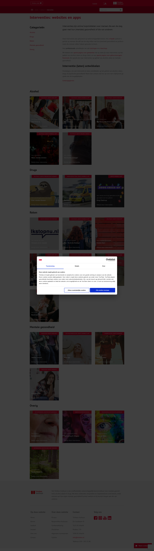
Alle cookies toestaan (102, 290)
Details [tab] (77, 266)
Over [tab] (103, 266)
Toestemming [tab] (50, 266)
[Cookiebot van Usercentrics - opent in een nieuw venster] (107, 260)
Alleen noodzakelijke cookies (77, 290)
